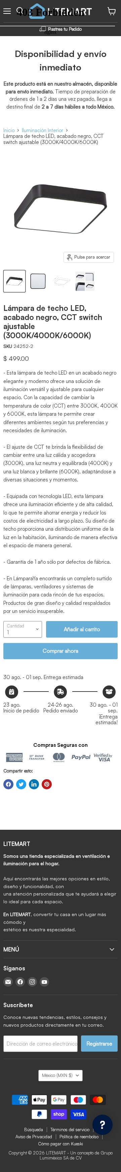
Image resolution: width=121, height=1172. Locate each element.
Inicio (8, 130)
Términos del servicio (69, 1129)
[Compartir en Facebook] (8, 784)
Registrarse (99, 1043)
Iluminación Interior (42, 130)
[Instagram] (32, 982)
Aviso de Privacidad (33, 1136)
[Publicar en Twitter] (21, 784)
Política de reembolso (78, 1136)
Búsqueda (33, 1129)
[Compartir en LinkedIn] (34, 784)
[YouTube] (44, 982)
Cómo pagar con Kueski (60, 1143)
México (57, 1075)
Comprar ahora (60, 650)
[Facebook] (20, 982)
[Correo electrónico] (8, 982)
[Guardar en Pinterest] (47, 784)
